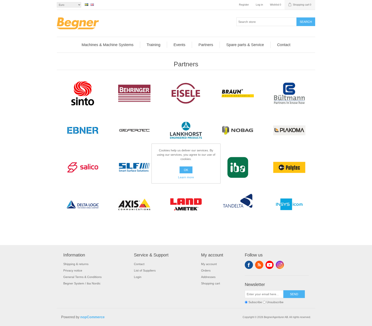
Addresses (208, 277)
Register (244, 4)
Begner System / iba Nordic (82, 283)
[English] (92, 4)
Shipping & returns (75, 264)
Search (306, 21)
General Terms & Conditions (82, 277)
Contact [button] (283, 45)
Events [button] (179, 45)
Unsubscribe (275, 302)
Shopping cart (210, 283)
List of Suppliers (145, 270)
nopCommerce (92, 317)
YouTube (269, 265)
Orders (206, 270)
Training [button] (153, 45)
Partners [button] (205, 45)
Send (294, 294)
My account (209, 264)
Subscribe (255, 302)
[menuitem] (107, 45)
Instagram (280, 265)
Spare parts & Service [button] (245, 45)
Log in (259, 4)
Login (137, 277)
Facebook (249, 265)
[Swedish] (86, 4)
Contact (139, 264)
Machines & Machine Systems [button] (107, 45)
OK (186, 170)
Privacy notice (72, 270)
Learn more (186, 177)
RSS (259, 265)
